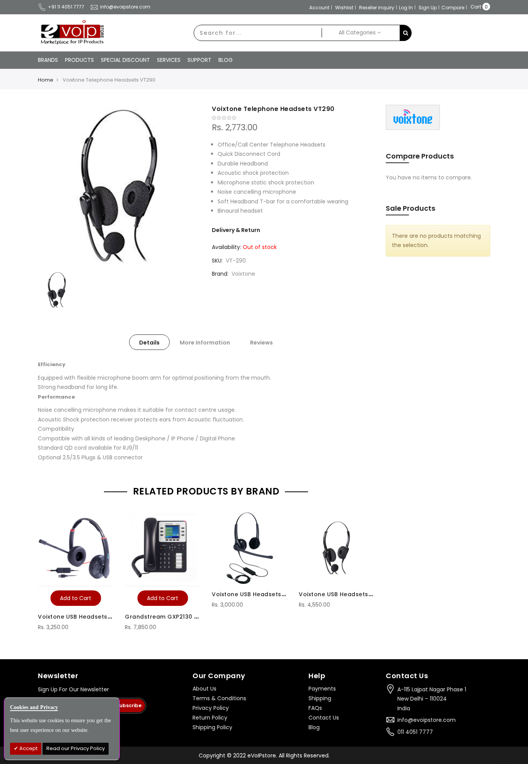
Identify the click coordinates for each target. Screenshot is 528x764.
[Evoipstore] (71, 32)
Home (45, 80)
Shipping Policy (212, 727)
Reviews (261, 342)
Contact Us (323, 717)
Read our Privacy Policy (75, 748)
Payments (322, 688)
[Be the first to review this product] (293, 118)
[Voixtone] (413, 117)
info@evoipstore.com (125, 6)
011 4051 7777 (415, 732)
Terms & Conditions (219, 698)
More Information (205, 342)
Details (149, 342)
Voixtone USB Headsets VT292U (259, 594)
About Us (204, 688)
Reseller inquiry (376, 7)
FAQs (315, 708)
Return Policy (209, 717)
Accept (27, 748)
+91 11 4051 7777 (66, 6)
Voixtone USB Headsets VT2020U (87, 617)
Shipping (319, 698)
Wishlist (344, 7)
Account (319, 7)
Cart (475, 6)
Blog (314, 727)
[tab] (149, 342)
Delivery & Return (236, 230)
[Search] (405, 33)
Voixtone (243, 274)
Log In (406, 7)
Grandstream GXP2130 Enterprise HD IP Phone (193, 617)
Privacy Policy (210, 708)
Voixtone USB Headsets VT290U (346, 594)
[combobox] (258, 33)
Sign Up (428, 7)
